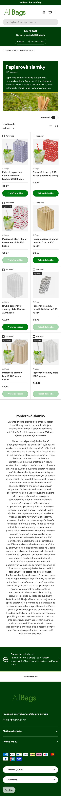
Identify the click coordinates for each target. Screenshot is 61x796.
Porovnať (45, 117)
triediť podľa (9, 124)
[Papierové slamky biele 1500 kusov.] (46, 352)
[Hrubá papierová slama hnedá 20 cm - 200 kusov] (46, 218)
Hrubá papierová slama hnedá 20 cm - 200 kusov (45, 242)
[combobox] (30, 22)
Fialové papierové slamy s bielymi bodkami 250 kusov (13, 175)
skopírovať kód (37, 41)
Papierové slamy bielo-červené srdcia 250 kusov (15, 242)
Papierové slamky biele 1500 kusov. (45, 374)
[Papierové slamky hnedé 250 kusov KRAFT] (15, 352)
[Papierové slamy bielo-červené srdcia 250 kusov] (15, 218)
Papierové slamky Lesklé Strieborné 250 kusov (45, 309)
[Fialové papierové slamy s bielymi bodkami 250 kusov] (15, 152)
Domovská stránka (10, 50)
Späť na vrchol (31, 676)
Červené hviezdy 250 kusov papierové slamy (45, 174)
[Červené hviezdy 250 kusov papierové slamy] (46, 152)
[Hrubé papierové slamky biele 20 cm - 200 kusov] (15, 285)
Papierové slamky (27, 50)
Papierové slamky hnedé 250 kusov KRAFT (12, 376)
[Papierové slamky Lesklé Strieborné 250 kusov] (46, 285)
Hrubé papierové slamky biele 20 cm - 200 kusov (14, 309)
